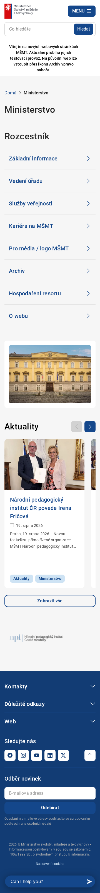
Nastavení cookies (50, 864)
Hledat (83, 29)
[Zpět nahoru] (90, 755)
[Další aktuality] (90, 426)
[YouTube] (36, 755)
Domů (10, 92)
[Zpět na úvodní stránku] (21, 11)
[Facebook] (10, 755)
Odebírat (50, 807)
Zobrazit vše (49, 600)
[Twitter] (63, 755)
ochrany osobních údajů (32, 824)
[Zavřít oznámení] (87, 58)
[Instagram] (23, 755)
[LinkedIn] (50, 755)
